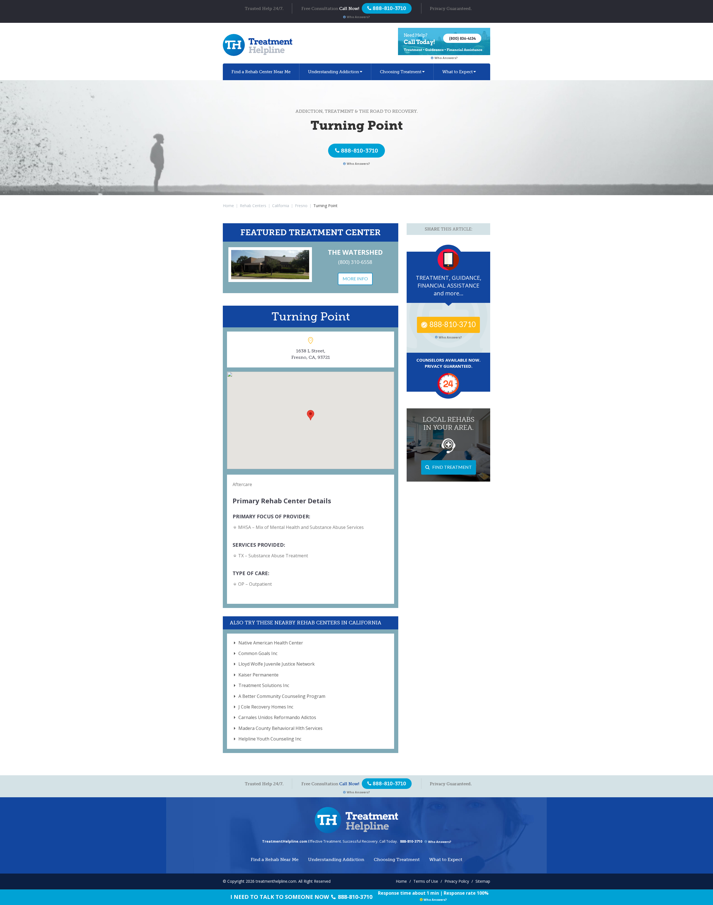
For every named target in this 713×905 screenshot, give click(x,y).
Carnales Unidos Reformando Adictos (277, 717)
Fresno (301, 205)
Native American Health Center (270, 643)
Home (228, 205)
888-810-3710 (359, 150)
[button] (310, 415)
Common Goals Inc (257, 653)
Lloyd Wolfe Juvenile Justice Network (276, 664)
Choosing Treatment (400, 71)
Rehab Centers (253, 205)
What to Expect (457, 71)
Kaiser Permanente (258, 675)
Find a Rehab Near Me (260, 71)
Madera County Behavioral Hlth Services (280, 728)
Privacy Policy (457, 881)
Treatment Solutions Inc (263, 685)
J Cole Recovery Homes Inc (265, 707)
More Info (355, 278)
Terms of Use (425, 881)
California (280, 205)
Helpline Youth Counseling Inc (269, 739)
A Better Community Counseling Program (281, 696)
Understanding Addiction (333, 71)
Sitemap (482, 881)
